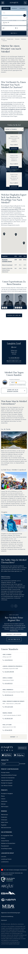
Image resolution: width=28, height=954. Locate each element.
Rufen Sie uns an (14, 315)
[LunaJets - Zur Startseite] (14, 3)
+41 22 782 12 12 (14, 639)
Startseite (3, 39)
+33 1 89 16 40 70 (8, 695)
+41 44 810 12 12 (8, 683)
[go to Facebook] (4, 750)
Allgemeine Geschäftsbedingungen (10, 912)
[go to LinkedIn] (12, 750)
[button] (25, 2)
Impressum (4, 920)
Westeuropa (23, 39)
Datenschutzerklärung (7, 916)
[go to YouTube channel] (7, 750)
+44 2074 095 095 (9, 671)
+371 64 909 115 (8, 730)
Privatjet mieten (10, 39)
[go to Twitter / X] (9, 750)
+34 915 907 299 (8, 718)
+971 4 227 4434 (8, 706)
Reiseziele (17, 39)
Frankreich (5, 40)
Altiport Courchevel (7, 265)
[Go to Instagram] (2, 750)
